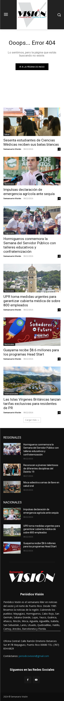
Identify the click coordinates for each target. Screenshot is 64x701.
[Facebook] (27, 679)
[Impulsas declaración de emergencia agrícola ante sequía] (32, 171)
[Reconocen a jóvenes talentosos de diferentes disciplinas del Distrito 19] (12, 470)
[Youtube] (36, 679)
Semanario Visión (12, 149)
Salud (6, 134)
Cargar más (31, 419)
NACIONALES (12, 502)
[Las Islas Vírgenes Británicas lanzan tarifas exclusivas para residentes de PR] (32, 381)
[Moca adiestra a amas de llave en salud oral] (12, 487)
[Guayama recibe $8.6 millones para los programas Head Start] (32, 331)
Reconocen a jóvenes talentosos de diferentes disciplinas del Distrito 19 (40, 468)
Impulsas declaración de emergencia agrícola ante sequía (29, 192)
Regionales (9, 233)
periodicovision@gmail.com (34, 656)
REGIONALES (12, 437)
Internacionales (11, 393)
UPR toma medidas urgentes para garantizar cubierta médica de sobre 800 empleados (31, 301)
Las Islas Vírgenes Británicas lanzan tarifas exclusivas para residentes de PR (32, 403)
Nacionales (9, 184)
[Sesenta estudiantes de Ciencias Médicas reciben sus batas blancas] (32, 122)
